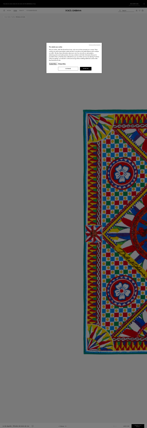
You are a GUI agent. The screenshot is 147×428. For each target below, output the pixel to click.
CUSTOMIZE (68, 68)
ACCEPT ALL (86, 68)
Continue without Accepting (94, 44)
